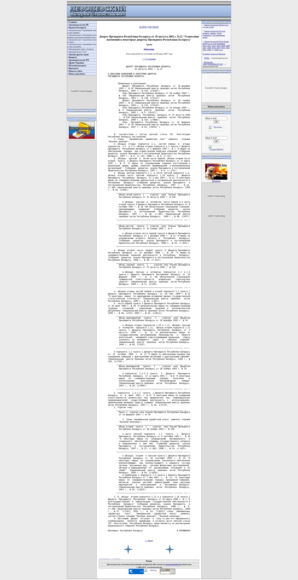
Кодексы (73, 57)
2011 (214, 46)
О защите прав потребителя (213, 54)
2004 (218, 48)
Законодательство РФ (79, 60)
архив (204, 37)
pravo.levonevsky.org (173, 564)
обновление (149, 49)
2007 (204, 48)
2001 (204, 50)
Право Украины (76, 63)
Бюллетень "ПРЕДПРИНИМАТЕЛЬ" (212, 63)
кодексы (205, 33)
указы (219, 33)
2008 (228, 46)
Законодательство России (214, 31)
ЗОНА (206, 58)
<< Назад (149, 540)
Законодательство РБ (79, 25)
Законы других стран (79, 54)
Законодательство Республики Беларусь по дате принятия (215, 42)
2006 (209, 48)
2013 (204, 46)
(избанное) (206, 35)
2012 (209, 46)
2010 (218, 46)
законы (213, 33)
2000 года (218, 50)
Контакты (73, 68)
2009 (223, 46)
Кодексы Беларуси (77, 27)
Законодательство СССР (78, 52)
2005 (214, 48)
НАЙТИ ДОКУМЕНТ (149, 27)
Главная (73, 22)
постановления (218, 35)
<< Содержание (149, 59)
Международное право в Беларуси (81, 49)
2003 (223, 48)
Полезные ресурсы (77, 65)
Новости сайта (75, 71)
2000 (209, 50)
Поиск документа (77, 74)
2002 (228, 48)
